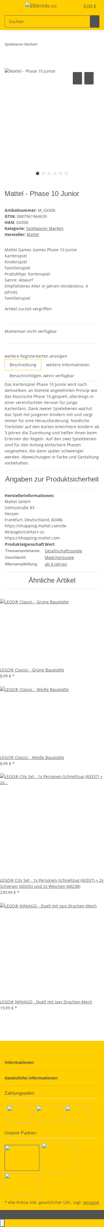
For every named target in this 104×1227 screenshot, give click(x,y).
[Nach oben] (2, 1223)
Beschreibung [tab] (23, 364)
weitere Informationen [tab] (68, 364)
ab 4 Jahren (56, 564)
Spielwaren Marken (45, 228)
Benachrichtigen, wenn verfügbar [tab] (42, 375)
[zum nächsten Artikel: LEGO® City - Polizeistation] (52, 45)
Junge (68, 557)
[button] (69, 6)
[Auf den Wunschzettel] (89, 78)
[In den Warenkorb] (9, 64)
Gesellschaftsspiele (63, 551)
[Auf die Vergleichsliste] (77, 78)
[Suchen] (94, 21)
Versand (91, 1202)
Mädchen (54, 557)
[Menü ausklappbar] (12, 6)
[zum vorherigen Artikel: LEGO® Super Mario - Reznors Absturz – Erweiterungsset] (42, 45)
